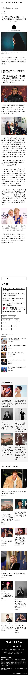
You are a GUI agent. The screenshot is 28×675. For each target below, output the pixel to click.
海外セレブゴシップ (6, 329)
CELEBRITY (23, 649)
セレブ (17, 319)
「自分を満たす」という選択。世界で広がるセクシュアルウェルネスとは (20, 402)
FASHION (6, 649)
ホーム (2, 7)
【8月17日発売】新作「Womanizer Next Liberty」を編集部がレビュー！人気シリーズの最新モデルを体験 (14, 310)
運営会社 (5, 652)
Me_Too (4, 316)
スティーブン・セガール (7, 319)
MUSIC (19, 649)
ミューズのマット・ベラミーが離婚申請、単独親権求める (13, 299)
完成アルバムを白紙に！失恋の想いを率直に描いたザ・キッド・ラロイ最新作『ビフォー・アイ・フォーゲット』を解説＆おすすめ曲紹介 (20, 427)
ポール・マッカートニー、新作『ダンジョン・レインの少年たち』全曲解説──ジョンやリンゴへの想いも (7, 426)
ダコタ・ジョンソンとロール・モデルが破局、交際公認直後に (14, 294)
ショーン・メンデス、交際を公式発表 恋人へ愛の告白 (14, 304)
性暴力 (15, 326)
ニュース (7, 7)
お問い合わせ (10, 653)
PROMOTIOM (4, 398)
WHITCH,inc (18, 673)
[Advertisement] (14, 260)
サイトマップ (16, 653)
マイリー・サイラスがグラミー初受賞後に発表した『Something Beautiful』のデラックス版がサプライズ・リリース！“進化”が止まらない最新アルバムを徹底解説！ (20, 453)
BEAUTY (10, 649)
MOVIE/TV (15, 649)
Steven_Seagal (12, 316)
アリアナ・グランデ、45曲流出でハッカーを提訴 (14, 290)
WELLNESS (10, 650)
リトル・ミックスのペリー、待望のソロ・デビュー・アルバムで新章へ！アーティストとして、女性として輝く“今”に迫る (7, 452)
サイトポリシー (11, 652)
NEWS (3, 649)
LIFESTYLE (14, 650)
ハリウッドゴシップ (6, 326)
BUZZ (18, 650)
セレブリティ (5, 323)
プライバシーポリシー (19, 652)
